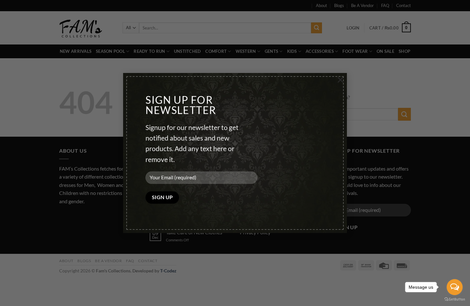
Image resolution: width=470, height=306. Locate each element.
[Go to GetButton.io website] (454, 299)
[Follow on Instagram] (76, 217)
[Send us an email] (88, 217)
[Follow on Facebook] (65, 217)
